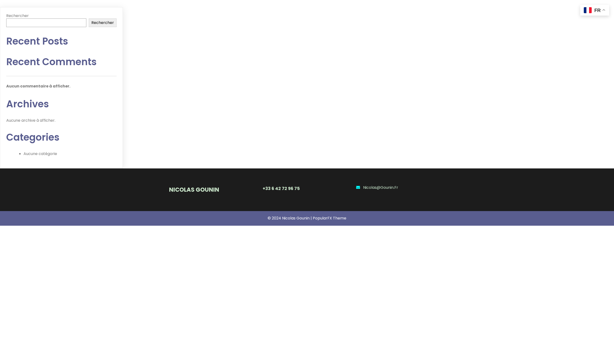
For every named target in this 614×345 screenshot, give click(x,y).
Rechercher (17, 15)
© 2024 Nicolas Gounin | (290, 218)
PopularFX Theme (329, 218)
